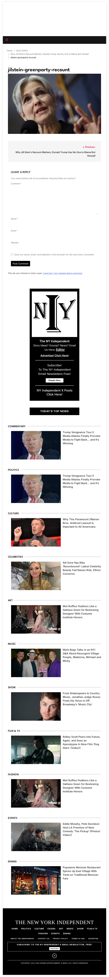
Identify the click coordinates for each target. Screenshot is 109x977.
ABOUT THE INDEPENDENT (22, 939)
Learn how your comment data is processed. (62, 273)
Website (14, 242)
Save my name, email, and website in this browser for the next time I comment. (54, 254)
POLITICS (26, 928)
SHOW (80, 928)
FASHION (43, 933)
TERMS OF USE (78, 939)
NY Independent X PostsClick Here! (54, 392)
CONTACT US (43, 939)
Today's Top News (54, 411)
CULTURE (39, 928)
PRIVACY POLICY (60, 939)
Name (14, 219)
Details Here (54, 948)
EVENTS (55, 933)
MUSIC (70, 928)
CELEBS (51, 928)
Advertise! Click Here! (54, 355)
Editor (60, 349)
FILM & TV (92, 928)
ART (61, 928)
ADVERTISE (93, 939)
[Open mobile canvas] (7, 39)
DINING (67, 933)
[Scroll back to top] (54, 956)
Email (14, 230)
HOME (15, 928)
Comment (16, 183)
